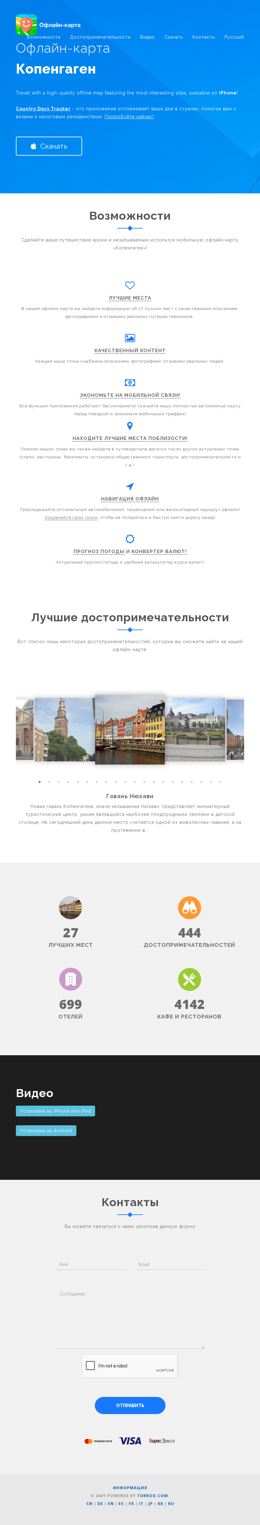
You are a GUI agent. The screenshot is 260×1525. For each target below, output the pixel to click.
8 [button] (106, 782)
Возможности (44, 37)
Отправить (130, 1405)
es (121, 1503)
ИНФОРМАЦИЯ (130, 1487)
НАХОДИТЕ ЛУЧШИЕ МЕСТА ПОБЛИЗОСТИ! (130, 438)
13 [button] (154, 782)
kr (160, 1503)
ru (171, 1503)
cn (89, 1503)
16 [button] (182, 782)
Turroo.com (152, 1495)
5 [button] (78, 782)
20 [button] (220, 782)
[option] (130, 730)
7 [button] (97, 782)
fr (131, 1503)
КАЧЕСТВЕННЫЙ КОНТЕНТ (130, 350)
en (111, 1503)
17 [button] (192, 782)
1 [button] (39, 782)
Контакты (203, 37)
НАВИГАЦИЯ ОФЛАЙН (130, 499)
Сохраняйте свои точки (71, 517)
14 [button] (163, 782)
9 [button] (116, 782)
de (100, 1503)
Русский (234, 37)
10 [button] (125, 782)
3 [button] (58, 782)
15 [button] (173, 782)
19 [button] (211, 782)
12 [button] (144, 782)
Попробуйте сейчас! (129, 116)
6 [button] (87, 782)
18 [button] (201, 782)
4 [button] (68, 782)
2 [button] (49, 782)
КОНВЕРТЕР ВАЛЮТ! (159, 551)
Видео (147, 37)
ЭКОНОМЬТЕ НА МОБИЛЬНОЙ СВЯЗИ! (130, 395)
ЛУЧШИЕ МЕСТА (130, 298)
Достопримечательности (100, 37)
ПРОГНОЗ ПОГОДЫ (99, 551)
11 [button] (135, 782)
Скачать (174, 37)
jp (150, 1503)
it (141, 1503)
